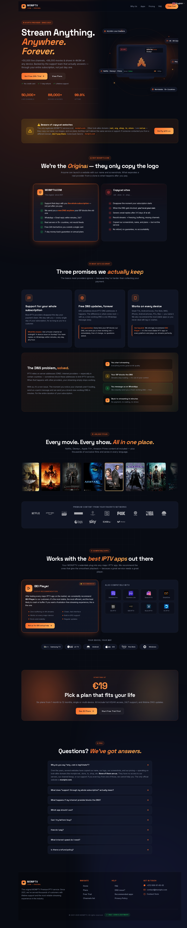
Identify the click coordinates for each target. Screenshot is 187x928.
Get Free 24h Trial (33, 76)
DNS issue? (120, 890)
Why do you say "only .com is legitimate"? (70, 765)
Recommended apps (124, 894)
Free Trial (172, 6)
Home (85, 886)
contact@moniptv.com (157, 890)
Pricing (152, 6)
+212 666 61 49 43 (155, 885)
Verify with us (163, 131)
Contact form (153, 894)
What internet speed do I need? (65, 840)
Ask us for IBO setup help (38, 625)
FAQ (160, 6)
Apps (143, 6)
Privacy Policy (121, 898)
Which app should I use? (62, 810)
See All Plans (85, 711)
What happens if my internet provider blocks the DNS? (76, 800)
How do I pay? (57, 830)
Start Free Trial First (111, 711)
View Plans (57, 76)
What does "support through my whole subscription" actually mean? (82, 790)
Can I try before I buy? (61, 820)
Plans (85, 890)
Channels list (89, 898)
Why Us (133, 6)
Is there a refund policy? (62, 849)
